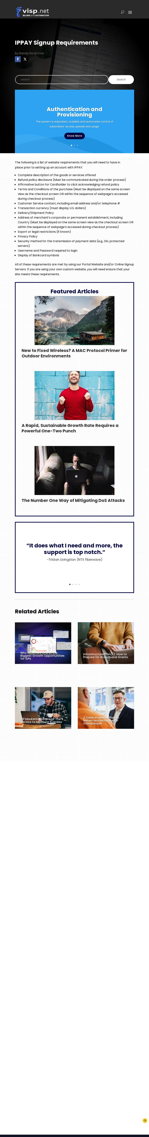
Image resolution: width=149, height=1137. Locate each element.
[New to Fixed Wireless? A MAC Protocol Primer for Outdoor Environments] (74, 343)
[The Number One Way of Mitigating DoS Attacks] (74, 492)
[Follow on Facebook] (18, 59)
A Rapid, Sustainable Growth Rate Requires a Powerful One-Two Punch (70, 428)
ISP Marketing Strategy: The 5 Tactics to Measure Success (41, 720)
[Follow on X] (25, 59)
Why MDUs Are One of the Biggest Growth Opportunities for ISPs (42, 656)
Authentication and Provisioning (74, 112)
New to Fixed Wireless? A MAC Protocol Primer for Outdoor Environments (74, 353)
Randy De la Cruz (31, 53)
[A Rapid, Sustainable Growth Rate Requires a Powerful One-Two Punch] (74, 417)
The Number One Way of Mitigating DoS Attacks (73, 500)
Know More (74, 136)
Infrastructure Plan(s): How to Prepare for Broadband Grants (105, 655)
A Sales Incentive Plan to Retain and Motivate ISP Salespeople (101, 721)
